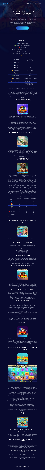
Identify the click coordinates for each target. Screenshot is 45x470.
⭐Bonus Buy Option (22, 51)
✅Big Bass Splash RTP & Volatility (22, 45)
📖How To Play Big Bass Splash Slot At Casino (22, 53)
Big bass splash (29, 3)
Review (39, 3)
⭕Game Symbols (22, 47)
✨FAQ (22, 55)
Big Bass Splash (12, 116)
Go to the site (22, 28)
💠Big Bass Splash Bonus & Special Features (22, 49)
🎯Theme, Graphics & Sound (22, 43)
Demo (35, 3)
